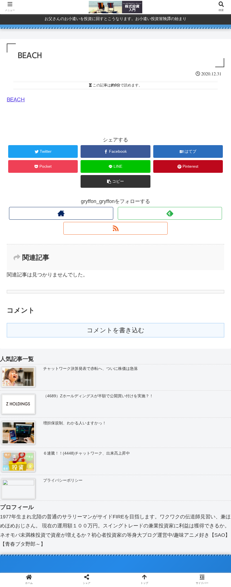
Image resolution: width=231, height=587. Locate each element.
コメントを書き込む (116, 330)
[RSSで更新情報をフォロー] (115, 228)
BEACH (16, 99)
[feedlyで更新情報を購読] (170, 213)
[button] (213, 497)
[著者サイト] (61, 213)
